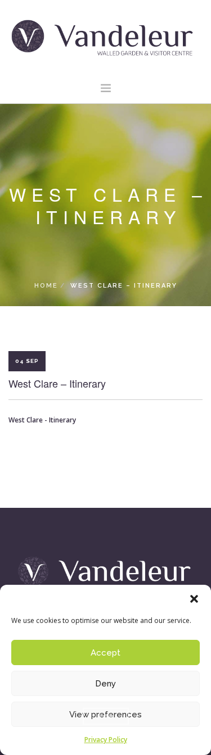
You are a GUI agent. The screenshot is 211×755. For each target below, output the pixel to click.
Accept (105, 653)
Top (105, 716)
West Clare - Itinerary (42, 420)
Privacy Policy (105, 739)
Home (46, 285)
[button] (194, 598)
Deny (105, 684)
